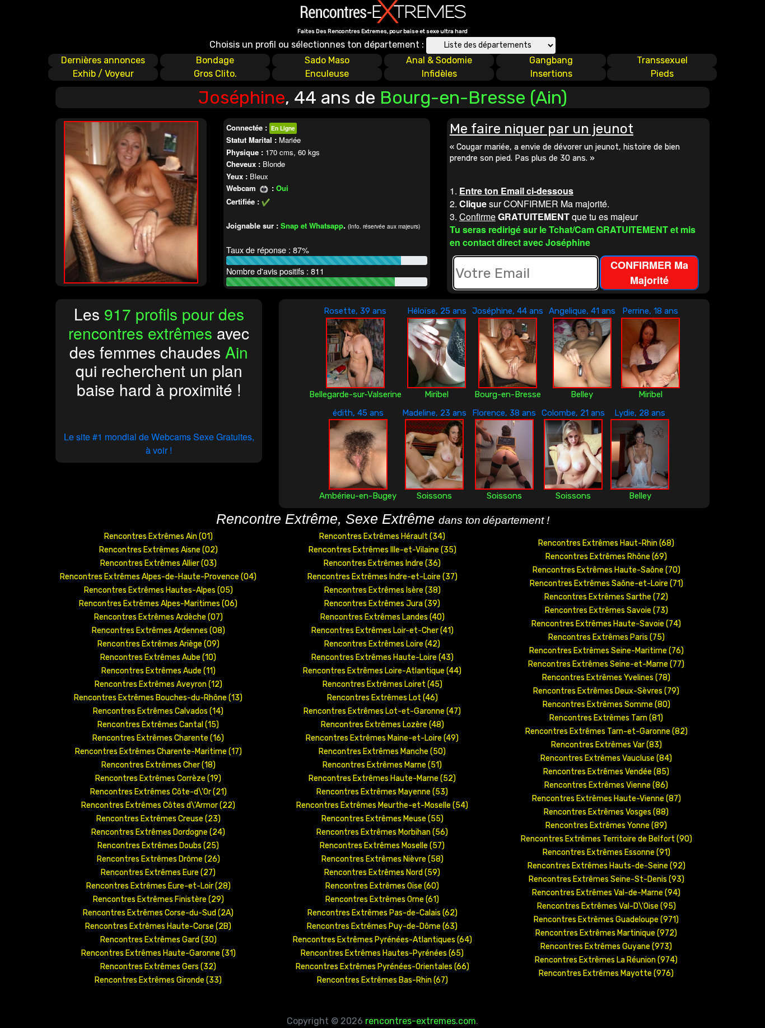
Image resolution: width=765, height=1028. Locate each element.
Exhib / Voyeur (103, 73)
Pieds (662, 73)
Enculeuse (327, 73)
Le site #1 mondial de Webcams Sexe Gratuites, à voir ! (159, 443)
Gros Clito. (215, 73)
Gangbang (551, 60)
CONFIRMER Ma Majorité (649, 272)
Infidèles (439, 73)
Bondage (215, 60)
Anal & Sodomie (439, 60)
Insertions (551, 73)
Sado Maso (327, 60)
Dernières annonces (103, 60)
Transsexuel (662, 60)
